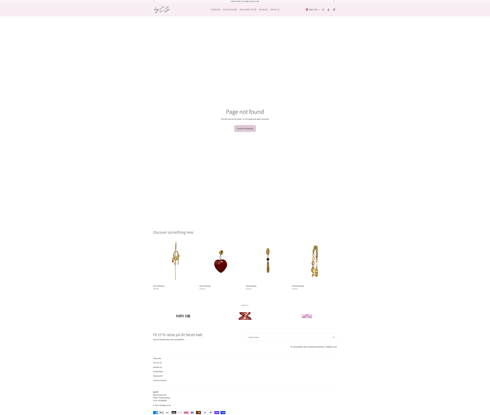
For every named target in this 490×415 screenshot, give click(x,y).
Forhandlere (158, 371)
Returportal (157, 376)
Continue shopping (245, 128)
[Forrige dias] (157, 261)
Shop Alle (157, 358)
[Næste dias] (194, 261)
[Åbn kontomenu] (328, 9)
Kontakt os (157, 367)
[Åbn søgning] (323, 9)
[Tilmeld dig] (333, 337)
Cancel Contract (160, 380)
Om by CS (157, 363)
